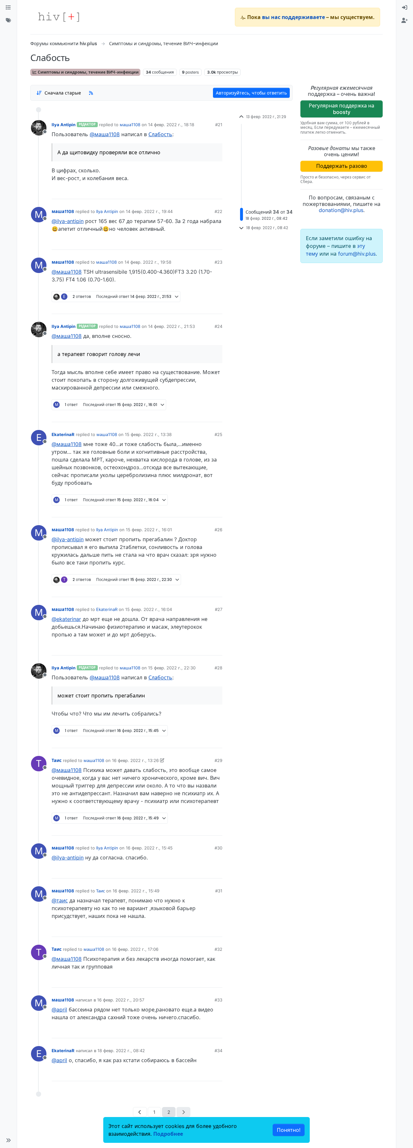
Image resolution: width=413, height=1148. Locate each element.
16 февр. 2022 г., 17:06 (135, 949)
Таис (57, 760)
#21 (218, 124)
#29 (218, 760)
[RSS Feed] (91, 92)
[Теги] (8, 20)
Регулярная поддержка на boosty (341, 108)
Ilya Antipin (64, 124)
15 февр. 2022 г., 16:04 (148, 609)
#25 (218, 434)
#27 (218, 609)
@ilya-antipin (68, 221)
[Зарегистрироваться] (404, 20)
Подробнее (168, 1134)
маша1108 (130, 124)
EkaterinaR (63, 434)
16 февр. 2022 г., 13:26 (135, 760)
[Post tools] (217, 191)
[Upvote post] (183, 191)
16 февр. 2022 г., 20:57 (120, 999)
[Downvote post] (204, 191)
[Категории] (8, 8)
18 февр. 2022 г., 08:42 (121, 1050)
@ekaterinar (66, 619)
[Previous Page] (140, 1112)
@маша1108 (105, 134)
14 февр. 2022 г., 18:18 (171, 124)
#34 (218, 1050)
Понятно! (288, 1130)
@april (59, 1009)
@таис (60, 900)
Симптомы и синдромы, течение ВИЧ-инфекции (88, 72)
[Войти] (404, 8)
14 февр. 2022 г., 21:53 (171, 326)
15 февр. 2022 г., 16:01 (149, 529)
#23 (218, 262)
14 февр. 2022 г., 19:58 (148, 262)
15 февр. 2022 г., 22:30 (172, 667)
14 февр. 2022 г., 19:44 (149, 211)
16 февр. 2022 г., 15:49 (136, 890)
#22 (218, 211)
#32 (218, 949)
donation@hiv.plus (341, 210)
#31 (218, 890)
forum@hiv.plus (357, 253)
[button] (8, 1140)
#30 (218, 847)
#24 (218, 326)
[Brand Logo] (59, 17)
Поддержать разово (341, 166)
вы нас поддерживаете (293, 17)
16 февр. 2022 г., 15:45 (149, 847)
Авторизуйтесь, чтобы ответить (251, 93)
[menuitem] (404, 8)
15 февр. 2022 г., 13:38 (148, 434)
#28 (218, 667)
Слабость (160, 134)
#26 (218, 529)
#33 (218, 999)
